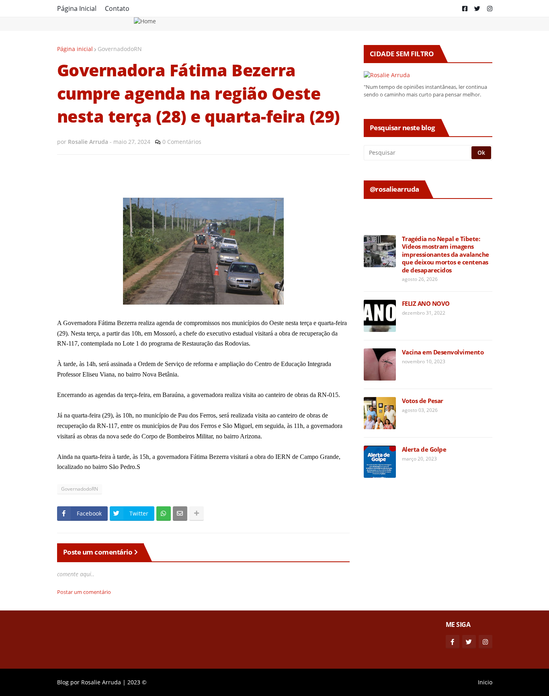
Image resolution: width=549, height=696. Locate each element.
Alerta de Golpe (424, 449)
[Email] (180, 513)
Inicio (485, 682)
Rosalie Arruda (101, 682)
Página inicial (75, 49)
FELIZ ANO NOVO (426, 303)
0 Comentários (181, 141)
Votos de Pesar (422, 401)
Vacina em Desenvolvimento (443, 352)
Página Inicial (76, 8)
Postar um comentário (84, 592)
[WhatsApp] (163, 513)
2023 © (137, 682)
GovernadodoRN (120, 49)
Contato (117, 8)
